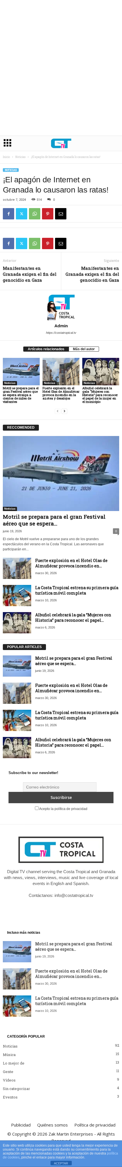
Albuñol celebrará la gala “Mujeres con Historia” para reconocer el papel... (73, 617)
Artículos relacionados (46, 349)
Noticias (20, 157)
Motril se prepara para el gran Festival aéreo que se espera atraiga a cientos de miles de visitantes (21, 395)
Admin (61, 325)
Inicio (6, 157)
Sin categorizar (16, 1088)
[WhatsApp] (34, 213)
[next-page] (64, 411)
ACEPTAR (61, 1163)
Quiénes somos (52, 1125)
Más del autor (84, 349)
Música (9, 1054)
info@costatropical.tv (73, 895)
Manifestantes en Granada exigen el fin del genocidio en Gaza (29, 274)
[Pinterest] (47, 213)
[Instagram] (56, 907)
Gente (8, 1071)
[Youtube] (78, 907)
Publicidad (21, 1125)
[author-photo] (61, 306)
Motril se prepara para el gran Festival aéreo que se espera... (54, 520)
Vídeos (9, 1080)
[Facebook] (8, 213)
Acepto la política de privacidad (63, 809)
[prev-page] (57, 411)
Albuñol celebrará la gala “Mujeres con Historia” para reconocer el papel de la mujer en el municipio (100, 395)
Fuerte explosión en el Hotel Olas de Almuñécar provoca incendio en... (71, 563)
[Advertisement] (61, 72)
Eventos (10, 1097)
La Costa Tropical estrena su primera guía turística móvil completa (76, 590)
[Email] (60, 213)
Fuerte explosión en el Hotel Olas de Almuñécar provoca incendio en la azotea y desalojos (61, 393)
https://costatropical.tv (61, 332)
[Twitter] (21, 213)
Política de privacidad (94, 1125)
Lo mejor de (13, 1063)
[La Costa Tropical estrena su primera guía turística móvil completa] (17, 595)
